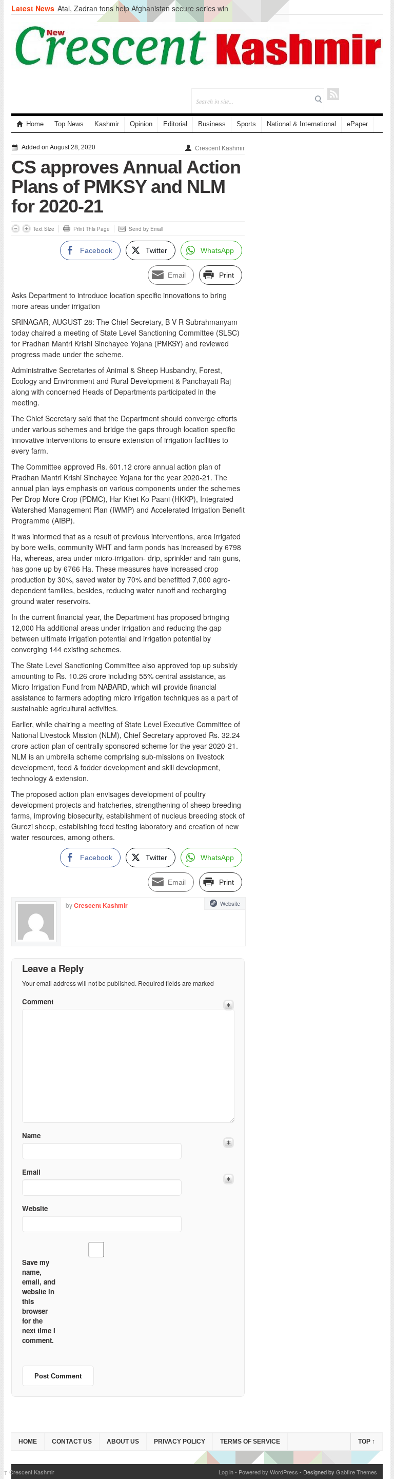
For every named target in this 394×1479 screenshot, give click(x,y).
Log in (226, 1472)
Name (31, 1135)
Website (230, 903)
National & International (301, 124)
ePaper (357, 124)
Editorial (175, 124)
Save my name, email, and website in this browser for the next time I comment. (38, 1301)
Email (31, 1172)
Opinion (141, 124)
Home (35, 124)
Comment (37, 1001)
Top (366, 1441)
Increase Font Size (26, 228)
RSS (333, 94)
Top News (69, 124)
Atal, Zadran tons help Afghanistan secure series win (142, 8)
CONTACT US (72, 1441)
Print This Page (91, 228)
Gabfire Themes (356, 1472)
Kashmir (106, 124)
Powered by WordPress (268, 1472)
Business (212, 124)
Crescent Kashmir (220, 148)
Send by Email (146, 228)
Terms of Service (250, 1441)
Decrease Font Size (15, 228)
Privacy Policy (179, 1441)
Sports (246, 124)
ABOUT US (123, 1441)
